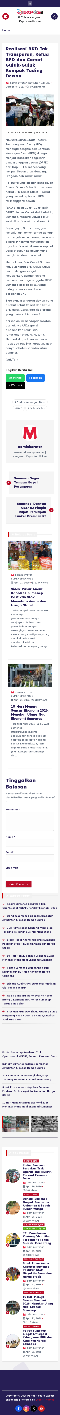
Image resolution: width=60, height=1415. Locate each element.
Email (10, 852)
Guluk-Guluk (37, 408)
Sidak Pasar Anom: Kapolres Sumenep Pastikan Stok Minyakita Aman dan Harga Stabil (28, 943)
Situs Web (12, 867)
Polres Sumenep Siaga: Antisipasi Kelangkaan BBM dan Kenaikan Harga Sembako (26, 971)
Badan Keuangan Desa (31, 402)
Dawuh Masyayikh (34, 1225)
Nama (10, 837)
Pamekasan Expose (34, 1229)
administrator (18, 82)
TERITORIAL (31, 1161)
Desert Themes (45, 1399)
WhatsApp (15, 377)
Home (6, 30)
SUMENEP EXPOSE (39, 82)
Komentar (13, 809)
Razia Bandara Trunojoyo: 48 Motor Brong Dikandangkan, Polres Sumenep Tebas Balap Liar (27, 999)
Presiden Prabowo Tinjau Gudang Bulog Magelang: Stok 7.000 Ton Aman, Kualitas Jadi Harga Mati (29, 1015)
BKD (19, 408)
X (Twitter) (15, 385)
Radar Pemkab (32, 1326)
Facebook (35, 377)
